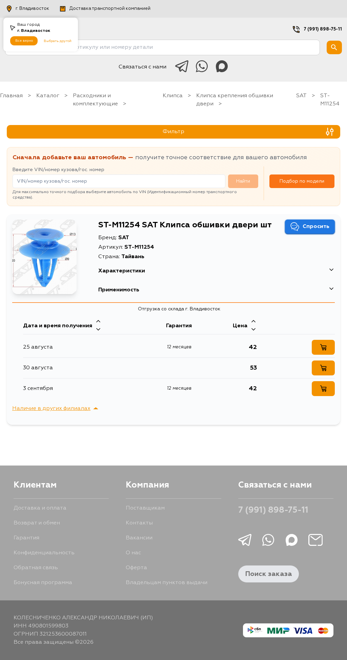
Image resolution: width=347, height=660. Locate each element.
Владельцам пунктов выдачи (166, 582)
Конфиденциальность (44, 553)
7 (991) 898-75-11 (323, 29)
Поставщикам (145, 508)
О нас (133, 553)
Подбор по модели (302, 181)
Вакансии (139, 538)
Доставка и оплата (40, 508)
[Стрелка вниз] (98, 330)
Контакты (139, 523)
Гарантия (26, 538)
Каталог (47, 96)
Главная (11, 96)
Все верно (24, 40)
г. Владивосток (32, 8)
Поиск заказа (268, 574)
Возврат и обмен (37, 523)
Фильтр (173, 132)
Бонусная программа (43, 582)
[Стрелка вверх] (98, 322)
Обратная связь (36, 568)
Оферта (136, 568)
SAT (301, 96)
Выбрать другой (58, 41)
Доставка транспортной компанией (109, 8)
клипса (173, 96)
